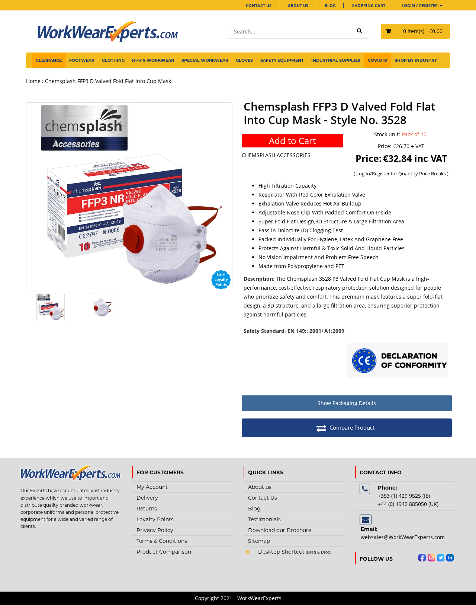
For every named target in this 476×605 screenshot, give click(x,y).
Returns (146, 508)
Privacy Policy (154, 530)
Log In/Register (373, 173)
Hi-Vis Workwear (153, 60)
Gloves (244, 60)
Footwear (81, 60)
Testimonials (264, 519)
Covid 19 (377, 60)
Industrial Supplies (335, 60)
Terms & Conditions (161, 541)
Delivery (147, 497)
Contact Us (258, 5)
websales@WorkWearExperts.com (403, 537)
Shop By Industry (416, 60)
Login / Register (420, 5)
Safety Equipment (282, 60)
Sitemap (259, 541)
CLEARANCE (49, 60)
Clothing (113, 60)
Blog (330, 5)
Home (33, 81)
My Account (152, 487)
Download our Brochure (279, 530)
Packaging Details (347, 403)
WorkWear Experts (294, 552)
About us (298, 5)
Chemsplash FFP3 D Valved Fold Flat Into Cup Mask (108, 81)
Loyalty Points (155, 519)
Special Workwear (204, 60)
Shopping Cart (368, 5)
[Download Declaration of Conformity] (397, 361)
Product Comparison (163, 551)
